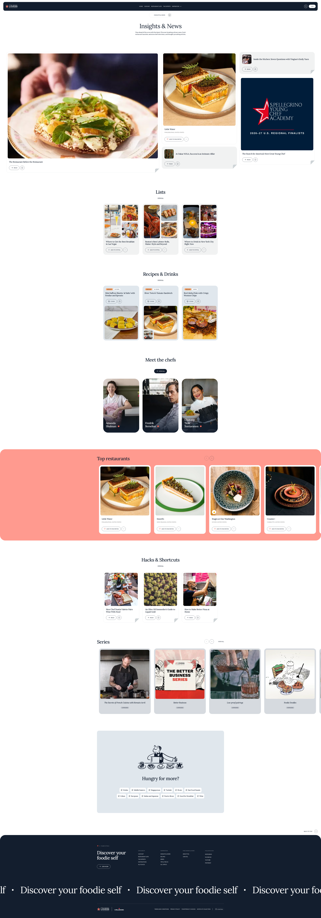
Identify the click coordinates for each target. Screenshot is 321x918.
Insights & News (159, 15)
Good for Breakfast (187, 796)
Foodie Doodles (290, 702)
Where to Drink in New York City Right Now (199, 243)
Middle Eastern (139, 790)
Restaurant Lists (156, 6)
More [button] (186, 139)
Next (212, 458)
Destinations (142, 862)
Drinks (125, 790)
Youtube (207, 860)
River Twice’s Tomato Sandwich (158, 293)
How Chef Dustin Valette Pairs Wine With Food (119, 610)
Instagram (208, 854)
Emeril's (160, 519)
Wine (201, 796)
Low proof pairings (235, 702)
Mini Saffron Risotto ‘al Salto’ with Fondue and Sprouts (120, 294)
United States (220, 909)
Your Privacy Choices (188, 909)
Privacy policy (175, 909)
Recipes (162, 856)
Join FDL (185, 856)
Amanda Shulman (111, 424)
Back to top (308, 831)
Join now (105, 866)
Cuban (122, 796)
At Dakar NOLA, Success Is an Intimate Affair (195, 154)
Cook (113, 301)
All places (141, 864)
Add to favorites (175, 139)
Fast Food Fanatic (194, 790)
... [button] (125, 250)
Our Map (147, 6)
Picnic (179, 790)
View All (162, 371)
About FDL (186, 854)
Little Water (170, 129)
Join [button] (312, 6)
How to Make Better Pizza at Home (197, 610)
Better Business (179, 702)
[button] (305, 6)
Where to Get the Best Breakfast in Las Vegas (120, 243)
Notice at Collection (203, 909)
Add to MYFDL (115, 250)
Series (162, 859)
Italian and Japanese (151, 796)
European (134, 796)
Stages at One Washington (223, 519)
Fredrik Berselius (150, 424)
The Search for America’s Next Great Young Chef (263, 154)
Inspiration (175, 6)
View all (161, 198)
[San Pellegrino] (119, 910)
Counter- (271, 519)
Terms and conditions (161, 909)
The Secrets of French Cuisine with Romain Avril (124, 702)
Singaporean (155, 790)
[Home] (11, 5)
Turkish (169, 790)
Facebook (208, 857)
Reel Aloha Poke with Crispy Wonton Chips (196, 294)
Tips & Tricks (164, 862)
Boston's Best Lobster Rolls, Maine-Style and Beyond (157, 243)
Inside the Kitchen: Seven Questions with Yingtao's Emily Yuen (281, 59)
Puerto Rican (169, 796)
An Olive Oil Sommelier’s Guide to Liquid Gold (160, 610)
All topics (163, 864)
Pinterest (208, 863)
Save (22, 168)
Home (141, 6)
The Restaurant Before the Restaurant (26, 162)
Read (15, 168)
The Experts (167, 6)
